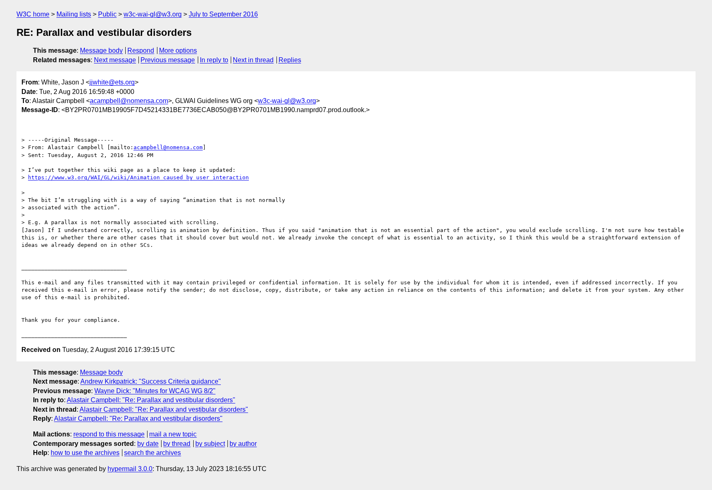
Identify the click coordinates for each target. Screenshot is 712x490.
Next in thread (253, 59)
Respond (140, 50)
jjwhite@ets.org (112, 82)
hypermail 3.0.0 (130, 468)
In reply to (214, 59)
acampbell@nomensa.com (129, 100)
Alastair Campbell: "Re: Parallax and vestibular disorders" (151, 399)
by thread (176, 443)
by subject (210, 443)
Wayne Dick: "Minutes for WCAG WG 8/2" (154, 390)
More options (178, 50)
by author (243, 443)
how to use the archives (85, 452)
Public (107, 14)
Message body (101, 50)
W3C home (32, 14)
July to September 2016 (223, 14)
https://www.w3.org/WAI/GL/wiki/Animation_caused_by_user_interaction (138, 177)
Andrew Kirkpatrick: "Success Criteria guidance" (150, 381)
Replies (290, 59)
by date (148, 443)
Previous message (168, 59)
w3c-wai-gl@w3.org (153, 14)
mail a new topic (173, 434)
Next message (115, 59)
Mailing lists (73, 14)
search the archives (152, 452)
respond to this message (109, 434)
